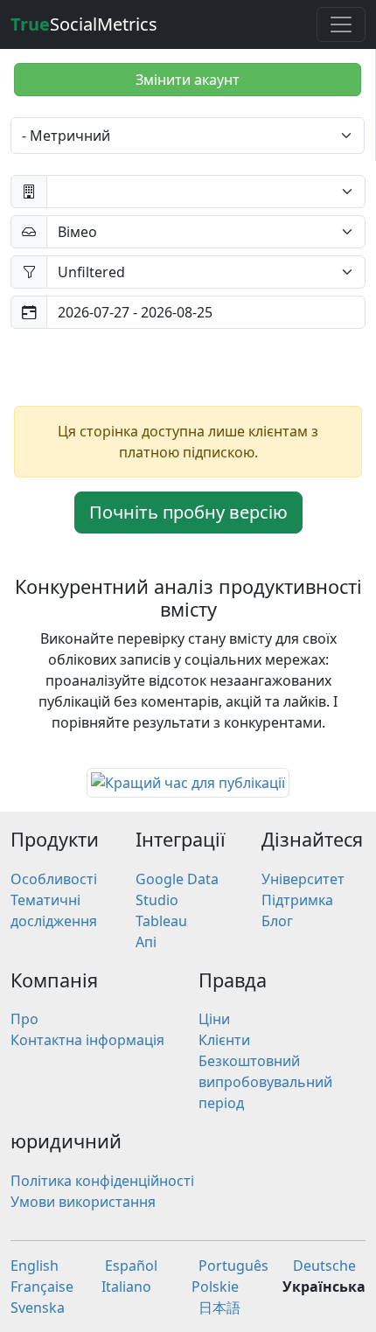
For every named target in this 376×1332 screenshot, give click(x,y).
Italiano (126, 1286)
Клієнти (224, 1040)
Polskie (215, 1286)
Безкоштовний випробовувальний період (265, 1081)
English (34, 1265)
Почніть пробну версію (188, 512)
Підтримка (297, 900)
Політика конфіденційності (102, 1180)
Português (233, 1265)
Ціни (214, 1019)
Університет (303, 879)
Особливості (53, 879)
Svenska (37, 1307)
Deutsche (324, 1265)
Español (131, 1265)
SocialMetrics (83, 24)
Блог (277, 921)
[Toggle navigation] (341, 24)
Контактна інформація (87, 1040)
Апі (146, 942)
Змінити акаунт (188, 79)
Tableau (161, 921)
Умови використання (83, 1201)
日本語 (219, 1307)
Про (24, 1019)
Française (41, 1286)
